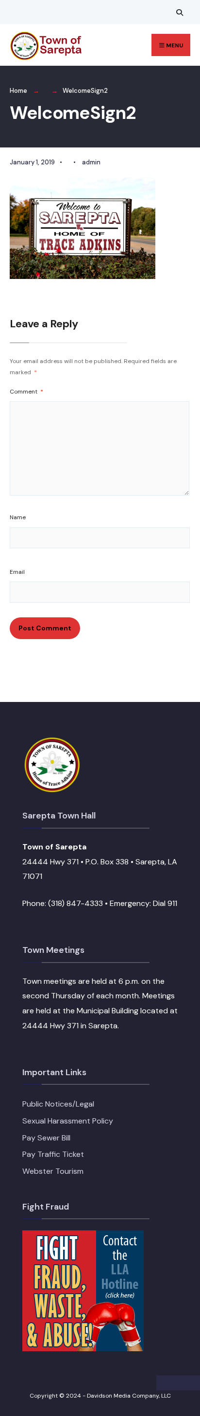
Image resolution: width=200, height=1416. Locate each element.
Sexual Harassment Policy (67, 1121)
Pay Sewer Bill (46, 1138)
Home (18, 91)
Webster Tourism (52, 1171)
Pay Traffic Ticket (53, 1154)
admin (91, 162)
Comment (26, 391)
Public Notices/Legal (58, 1104)
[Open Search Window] (178, 12)
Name (18, 517)
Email (17, 572)
